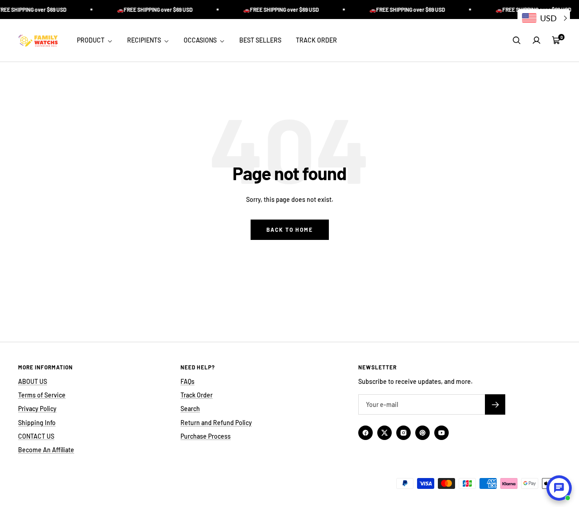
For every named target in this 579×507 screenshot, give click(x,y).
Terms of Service (42, 395)
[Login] (536, 40)
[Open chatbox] (559, 488)
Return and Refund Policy (216, 422)
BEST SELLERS (260, 40)
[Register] (495, 404)
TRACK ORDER (316, 40)
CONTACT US (36, 436)
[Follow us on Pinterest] (422, 433)
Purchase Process (205, 436)
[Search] (516, 40)
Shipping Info (37, 422)
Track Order (196, 395)
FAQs (187, 381)
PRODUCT (91, 40)
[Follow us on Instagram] (403, 433)
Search (190, 408)
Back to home (289, 229)
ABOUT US (32, 381)
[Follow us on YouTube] (441, 433)
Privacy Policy (37, 408)
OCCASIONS (201, 40)
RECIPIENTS (144, 40)
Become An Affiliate (46, 450)
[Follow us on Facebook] (365, 433)
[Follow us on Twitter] (384, 433)
